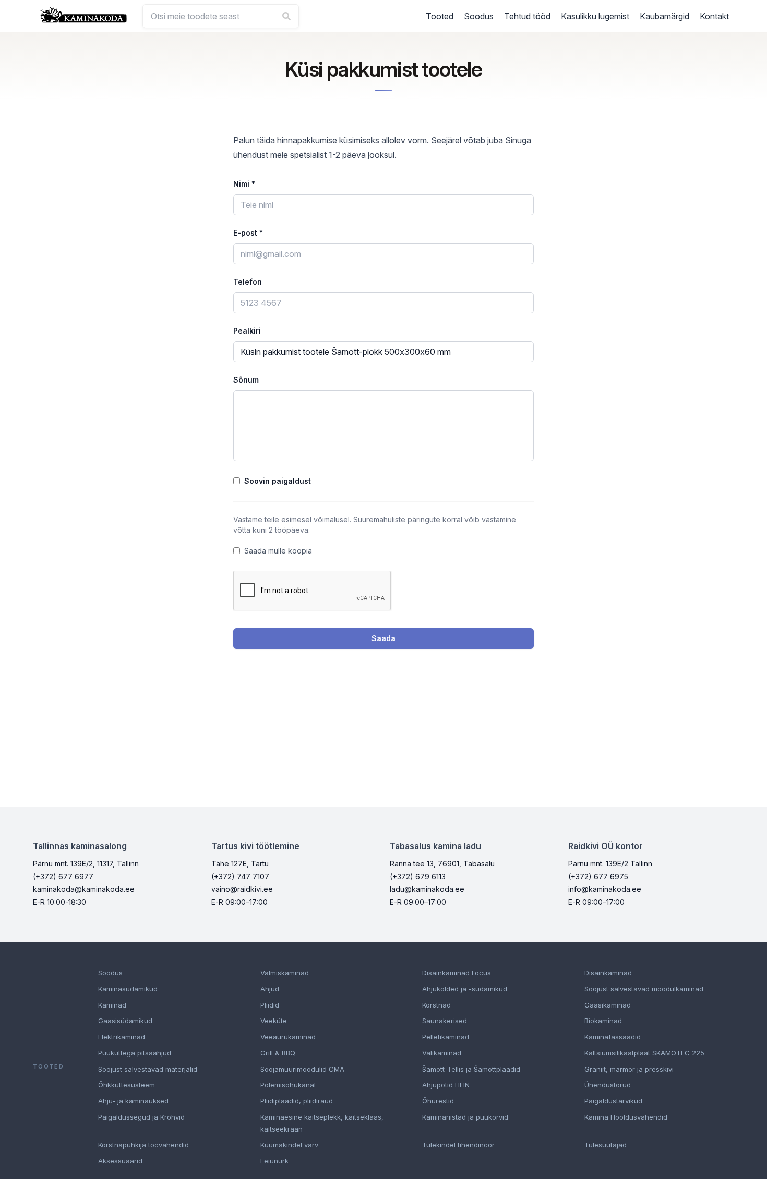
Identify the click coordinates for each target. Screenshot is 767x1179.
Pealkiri (247, 330)
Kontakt (714, 16)
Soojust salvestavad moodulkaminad (643, 989)
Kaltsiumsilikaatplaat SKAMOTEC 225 (644, 1053)
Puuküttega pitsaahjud (134, 1053)
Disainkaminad (608, 972)
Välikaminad (441, 1053)
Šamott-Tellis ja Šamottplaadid (471, 1069)
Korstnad (436, 1005)
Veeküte (273, 1020)
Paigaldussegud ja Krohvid (141, 1117)
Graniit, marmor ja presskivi (629, 1069)
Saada (383, 638)
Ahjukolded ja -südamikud (464, 989)
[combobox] (220, 16)
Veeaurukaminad (288, 1037)
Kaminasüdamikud (128, 989)
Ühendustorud (607, 1084)
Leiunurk (274, 1161)
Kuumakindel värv (289, 1144)
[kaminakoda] (83, 15)
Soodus (479, 16)
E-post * (248, 232)
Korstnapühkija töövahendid (143, 1144)
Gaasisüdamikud (125, 1020)
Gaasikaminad (607, 1005)
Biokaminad (603, 1020)
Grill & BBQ (277, 1053)
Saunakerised (444, 1020)
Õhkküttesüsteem (126, 1084)
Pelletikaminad (445, 1037)
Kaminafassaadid (612, 1037)
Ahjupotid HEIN (446, 1084)
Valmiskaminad (284, 972)
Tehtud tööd (527, 16)
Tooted (439, 16)
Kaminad (112, 1005)
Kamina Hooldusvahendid (625, 1117)
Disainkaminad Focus (456, 972)
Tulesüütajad (605, 1144)
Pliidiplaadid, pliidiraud (296, 1101)
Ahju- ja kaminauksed (133, 1101)
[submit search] (286, 16)
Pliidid (269, 1005)
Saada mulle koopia (278, 550)
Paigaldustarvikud (613, 1101)
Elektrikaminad (121, 1037)
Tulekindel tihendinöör (458, 1144)
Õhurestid (438, 1101)
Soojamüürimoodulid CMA (302, 1069)
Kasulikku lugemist (595, 16)
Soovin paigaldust (277, 480)
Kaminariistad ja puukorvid (465, 1117)
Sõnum (246, 379)
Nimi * (244, 183)
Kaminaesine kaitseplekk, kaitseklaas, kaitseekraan (322, 1123)
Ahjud (269, 989)
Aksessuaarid (120, 1161)
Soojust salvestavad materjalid (147, 1069)
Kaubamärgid (664, 16)
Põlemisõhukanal (288, 1084)
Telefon (247, 281)
